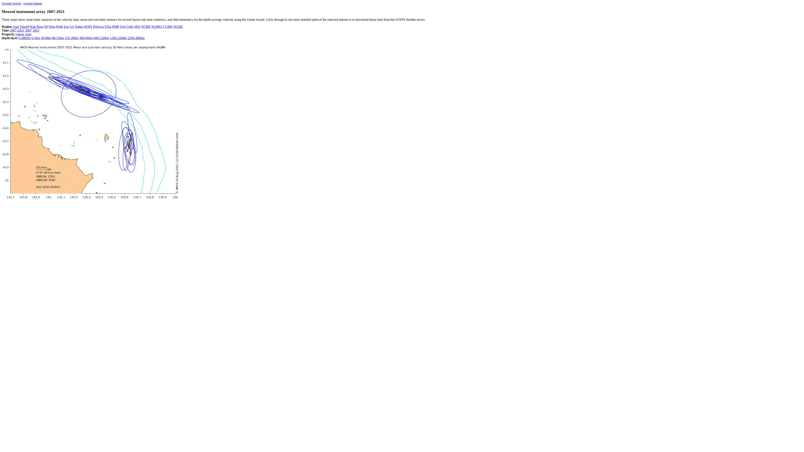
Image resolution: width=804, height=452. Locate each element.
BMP (115, 26)
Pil (46, 26)
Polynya (98, 26)
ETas (108, 26)
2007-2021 (17, 30)
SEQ (137, 26)
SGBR (146, 26)
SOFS (88, 26)
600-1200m (101, 38)
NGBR (178, 26)
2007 (28, 30)
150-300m (71, 38)
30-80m (46, 38)
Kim (33, 26)
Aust (16, 26)
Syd (122, 26)
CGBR (167, 26)
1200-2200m (118, 38)
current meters (32, 3)
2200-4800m (136, 38)
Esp (66, 26)
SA (72, 26)
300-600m (86, 38)
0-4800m (25, 38)
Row (40, 26)
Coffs (129, 26)
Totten (79, 26)
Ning (52, 26)
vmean (19, 34)
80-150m (58, 38)
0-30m (35, 38)
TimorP (24, 26)
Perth (59, 26)
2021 (36, 30)
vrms (28, 34)
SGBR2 (156, 26)
